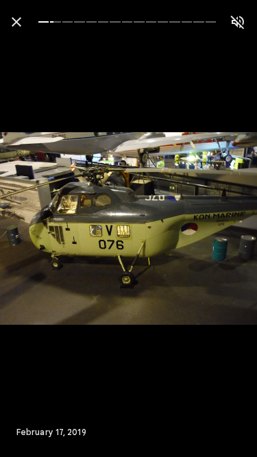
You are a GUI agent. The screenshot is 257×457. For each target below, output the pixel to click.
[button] (38, 229)
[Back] (16, 21)
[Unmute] (238, 22)
